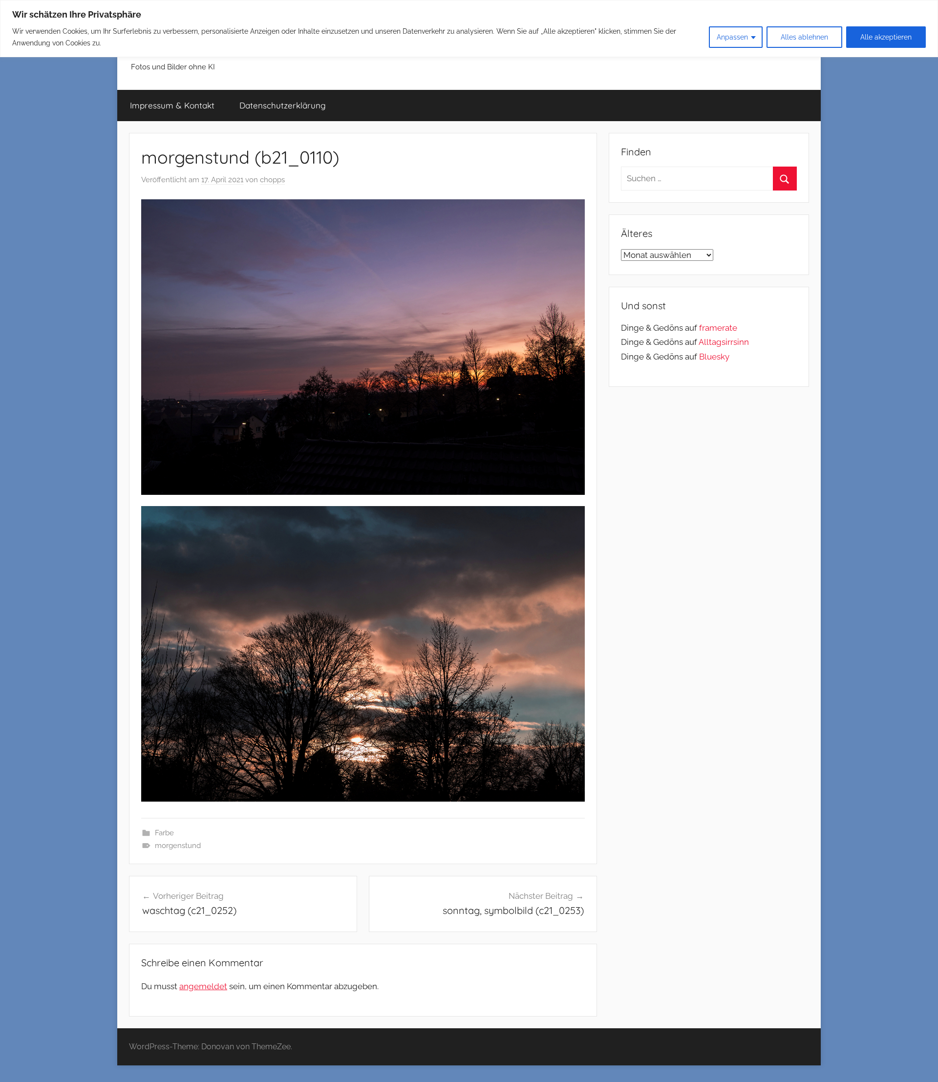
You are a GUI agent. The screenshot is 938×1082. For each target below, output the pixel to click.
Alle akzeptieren (886, 37)
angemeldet (203, 986)
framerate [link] (718, 328)
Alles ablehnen (804, 37)
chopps (272, 179)
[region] (469, 28)
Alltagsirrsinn (724, 342)
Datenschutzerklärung (282, 105)
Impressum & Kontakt (172, 105)
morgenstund (178, 845)
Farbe (164, 832)
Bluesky (714, 356)
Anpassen (732, 37)
